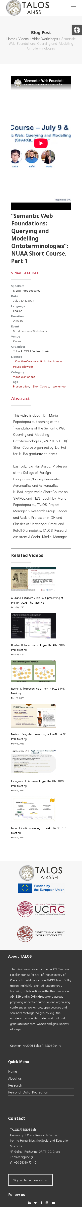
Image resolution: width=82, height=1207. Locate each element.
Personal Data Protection (28, 1092)
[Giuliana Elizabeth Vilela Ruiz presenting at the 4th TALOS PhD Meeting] (33, 581)
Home (10, 38)
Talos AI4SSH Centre (47, 1046)
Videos (24, 38)
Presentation (21, 386)
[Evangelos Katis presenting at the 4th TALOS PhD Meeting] (33, 764)
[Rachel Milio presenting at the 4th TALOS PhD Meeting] (33, 673)
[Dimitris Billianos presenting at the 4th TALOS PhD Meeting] (33, 628)
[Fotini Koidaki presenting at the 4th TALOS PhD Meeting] (33, 811)
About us (15, 1078)
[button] (77, 30)
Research (15, 1085)
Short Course (41, 386)
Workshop (59, 386)
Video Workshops (45, 38)
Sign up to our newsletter (30, 1180)
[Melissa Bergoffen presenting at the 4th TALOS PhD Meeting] (33, 718)
